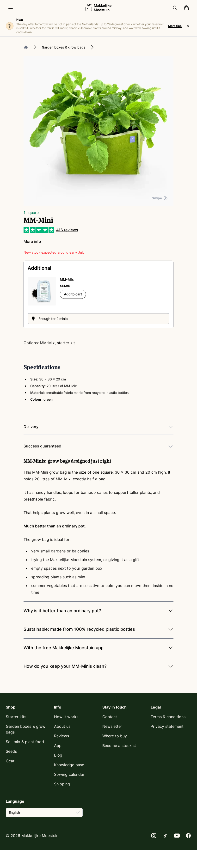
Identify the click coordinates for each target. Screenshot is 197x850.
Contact (109, 716)
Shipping (62, 784)
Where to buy (114, 736)
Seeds (11, 751)
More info (32, 241)
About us (62, 726)
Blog (58, 755)
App (58, 745)
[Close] (188, 26)
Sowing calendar (69, 774)
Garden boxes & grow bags (64, 47)
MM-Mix (67, 279)
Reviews (61, 736)
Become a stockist (119, 745)
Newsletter (112, 726)
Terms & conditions (168, 716)
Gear (10, 760)
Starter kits (16, 716)
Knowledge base (69, 764)
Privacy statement (167, 726)
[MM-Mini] (98, 131)
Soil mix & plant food (25, 741)
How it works (66, 716)
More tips (175, 26)
